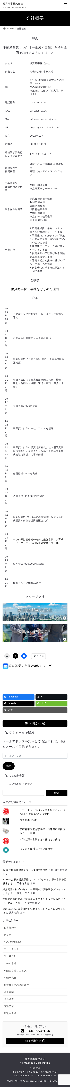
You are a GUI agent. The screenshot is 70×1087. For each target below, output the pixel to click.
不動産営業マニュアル (16, 970)
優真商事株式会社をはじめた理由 (35, 289)
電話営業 (9, 1006)
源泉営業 (9, 992)
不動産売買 (10, 977)
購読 (8, 765)
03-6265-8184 (26, 1076)
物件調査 (9, 999)
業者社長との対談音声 (16, 985)
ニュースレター (12, 949)
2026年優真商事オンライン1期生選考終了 (26, 869)
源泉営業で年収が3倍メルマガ (30, 666)
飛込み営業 (10, 1013)
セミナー (9, 934)
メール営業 (10, 963)
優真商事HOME (29, 820)
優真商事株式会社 (35, 1061)
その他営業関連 (12, 942)
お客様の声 (10, 927)
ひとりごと (10, 956)
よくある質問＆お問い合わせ (36, 848)
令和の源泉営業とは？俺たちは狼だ (40, 839)
